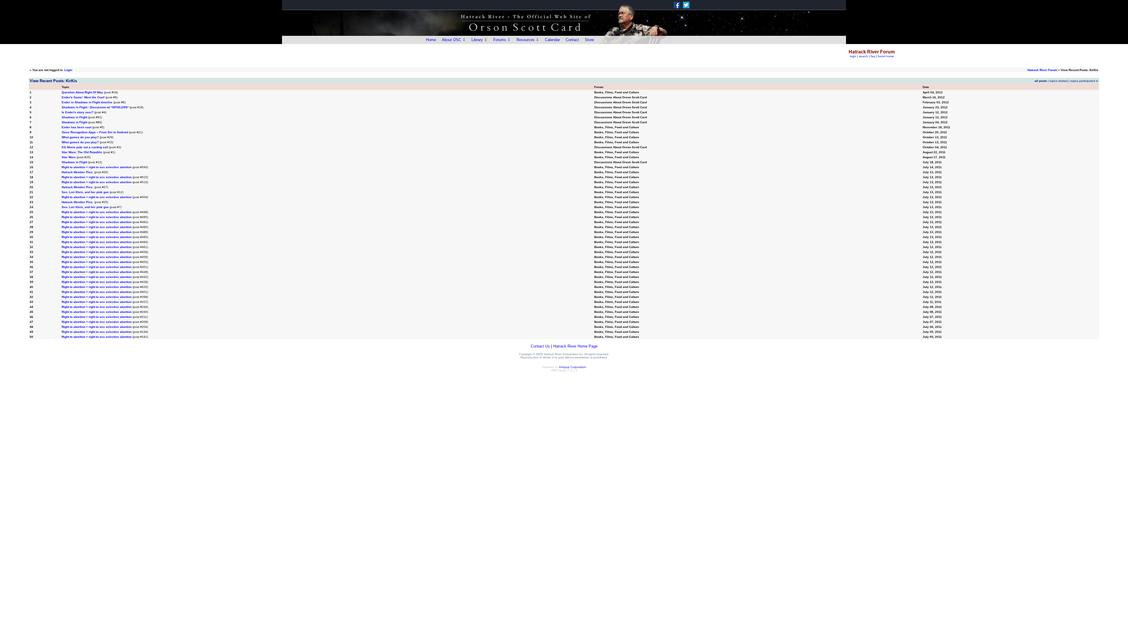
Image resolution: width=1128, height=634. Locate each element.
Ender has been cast (76, 127)
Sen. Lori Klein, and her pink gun (85, 192)
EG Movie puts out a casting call (85, 147)
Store (589, 40)
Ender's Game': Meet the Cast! (83, 97)
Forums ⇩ (502, 40)
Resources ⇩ (527, 40)
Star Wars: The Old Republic (82, 152)
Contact (572, 40)
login (853, 56)
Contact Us (540, 346)
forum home (886, 56)
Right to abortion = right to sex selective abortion (97, 167)
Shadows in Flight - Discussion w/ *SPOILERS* (95, 107)
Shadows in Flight (74, 117)
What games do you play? (80, 137)
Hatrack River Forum (1042, 70)
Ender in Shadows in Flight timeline (87, 102)
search (863, 56)
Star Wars (69, 157)
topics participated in (1084, 80)
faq (873, 56)
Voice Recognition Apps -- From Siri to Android (95, 132)
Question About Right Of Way (82, 92)
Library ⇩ (479, 40)
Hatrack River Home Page (575, 346)
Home (431, 40)
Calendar (552, 40)
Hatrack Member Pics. (77, 172)
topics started (1059, 80)
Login (68, 70)
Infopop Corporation (572, 367)
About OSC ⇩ (454, 40)
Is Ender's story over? (77, 112)
